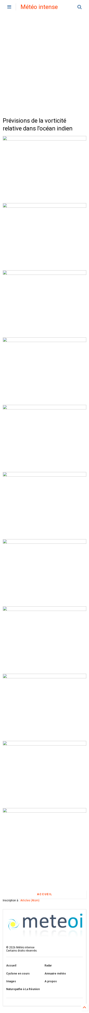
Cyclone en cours (18, 973)
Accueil (44, 894)
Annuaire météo (55, 973)
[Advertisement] (44, 65)
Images (11, 981)
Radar (48, 965)
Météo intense (39, 6)
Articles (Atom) (29, 900)
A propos (50, 981)
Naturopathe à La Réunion (23, 989)
